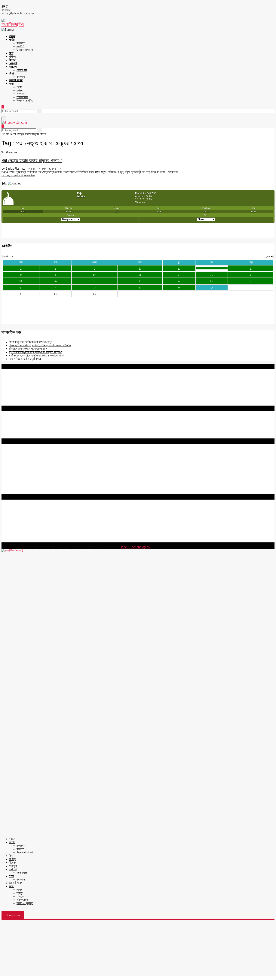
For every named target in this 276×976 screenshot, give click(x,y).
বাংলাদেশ (21, 43)
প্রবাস (19, 87)
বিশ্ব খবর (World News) (15, 485)
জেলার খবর (22, 70)
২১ (250, 281)
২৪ (94, 287)
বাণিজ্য (12, 56)
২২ (20, 287)
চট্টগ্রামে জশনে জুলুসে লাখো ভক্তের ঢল (28, 348)
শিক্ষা (11, 73)
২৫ (139, 287)
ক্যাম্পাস (21, 76)
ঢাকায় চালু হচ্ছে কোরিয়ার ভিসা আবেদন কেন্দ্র (30, 342)
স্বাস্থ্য (20, 90)
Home (6, 134)
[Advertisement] (138, 947)
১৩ (211, 274)
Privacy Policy (11, 455)
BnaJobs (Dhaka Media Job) (20, 472)
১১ (140, 274)
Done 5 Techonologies (135, 547)
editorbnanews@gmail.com (42, 518)
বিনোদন (12, 59)
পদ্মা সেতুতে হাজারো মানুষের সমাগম (18, 175)
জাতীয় (12, 39)
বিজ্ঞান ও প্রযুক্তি (25, 100)
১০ (94, 274)
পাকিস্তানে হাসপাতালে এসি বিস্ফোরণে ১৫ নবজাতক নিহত (36, 355)
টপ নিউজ (6, 152)
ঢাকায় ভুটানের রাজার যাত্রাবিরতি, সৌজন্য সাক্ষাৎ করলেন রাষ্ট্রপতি (40, 345)
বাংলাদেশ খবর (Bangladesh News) (21, 482)
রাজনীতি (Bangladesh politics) (20, 489)
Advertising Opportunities (18, 466)
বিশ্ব (11, 53)
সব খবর (13, 152)
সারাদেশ (13, 66)
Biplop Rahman (15, 168)
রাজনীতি (20, 46)
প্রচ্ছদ (12, 36)
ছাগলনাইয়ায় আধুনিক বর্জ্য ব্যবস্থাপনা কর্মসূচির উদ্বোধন (35, 352)
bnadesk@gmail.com (26, 540)
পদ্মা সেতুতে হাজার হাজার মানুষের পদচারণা (32, 160)
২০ (211, 281)
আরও (11, 83)
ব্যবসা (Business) (12, 492)
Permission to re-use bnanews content (27, 462)
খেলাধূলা (13, 63)
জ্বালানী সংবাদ (16, 80)
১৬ (55, 281)
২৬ (178, 287)
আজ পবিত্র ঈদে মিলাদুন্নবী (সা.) (25, 358)
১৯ (178, 281)
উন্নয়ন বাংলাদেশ (25, 49)
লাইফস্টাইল (22, 97)
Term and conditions (15, 459)
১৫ (20, 281)
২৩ (55, 287)
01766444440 (32, 524)
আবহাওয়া (21, 93)
